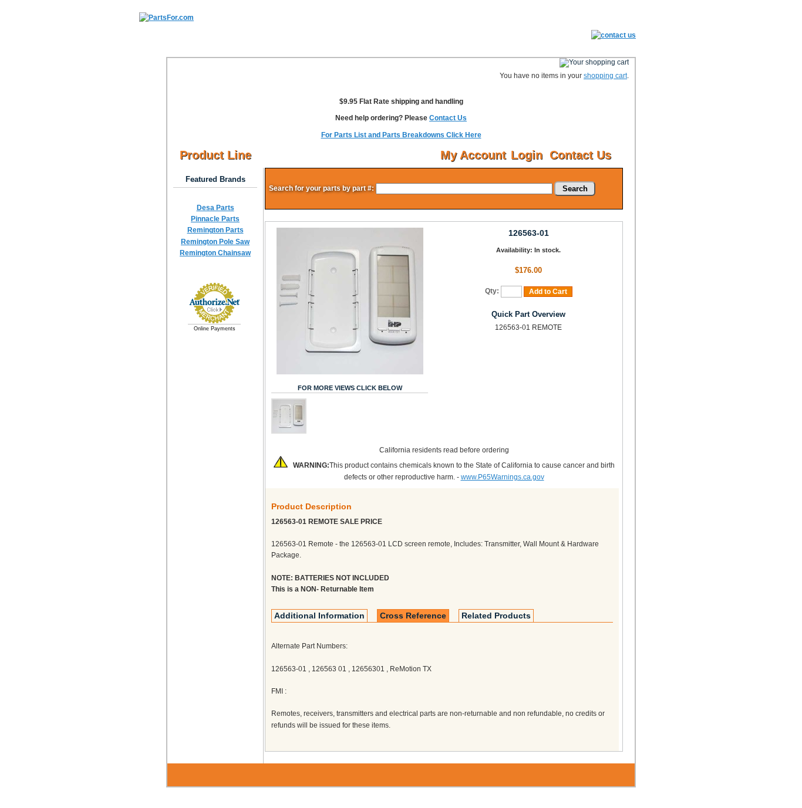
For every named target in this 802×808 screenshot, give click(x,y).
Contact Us (448, 118)
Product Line (215, 154)
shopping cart (605, 76)
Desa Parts (215, 208)
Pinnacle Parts (215, 219)
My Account (473, 154)
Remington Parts (215, 230)
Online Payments (214, 329)
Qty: (492, 291)
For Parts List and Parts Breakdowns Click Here (401, 135)
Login (526, 154)
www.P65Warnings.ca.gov (502, 477)
